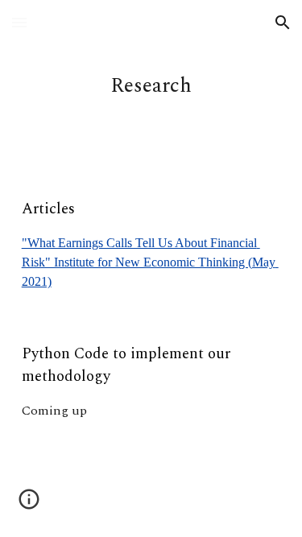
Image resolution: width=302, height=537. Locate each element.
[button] (19, 22)
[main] (151, 86)
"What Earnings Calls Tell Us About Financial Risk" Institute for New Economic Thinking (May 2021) (150, 262)
